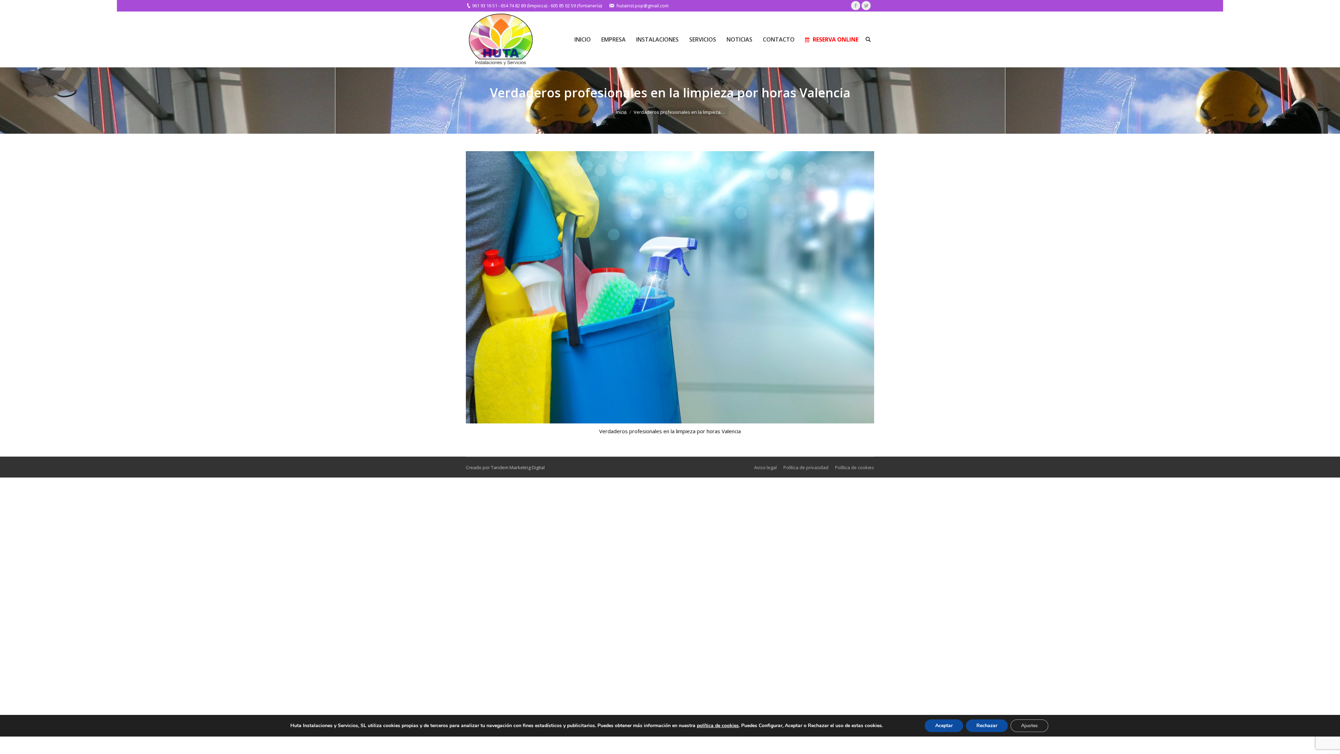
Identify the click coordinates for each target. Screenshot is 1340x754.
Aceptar (944, 725)
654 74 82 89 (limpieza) (524, 5)
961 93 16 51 (484, 5)
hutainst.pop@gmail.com (643, 5)
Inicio (621, 112)
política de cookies (718, 725)
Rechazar (986, 725)
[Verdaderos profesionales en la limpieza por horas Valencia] (670, 287)
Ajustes (1029, 725)
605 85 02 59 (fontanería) (576, 5)
